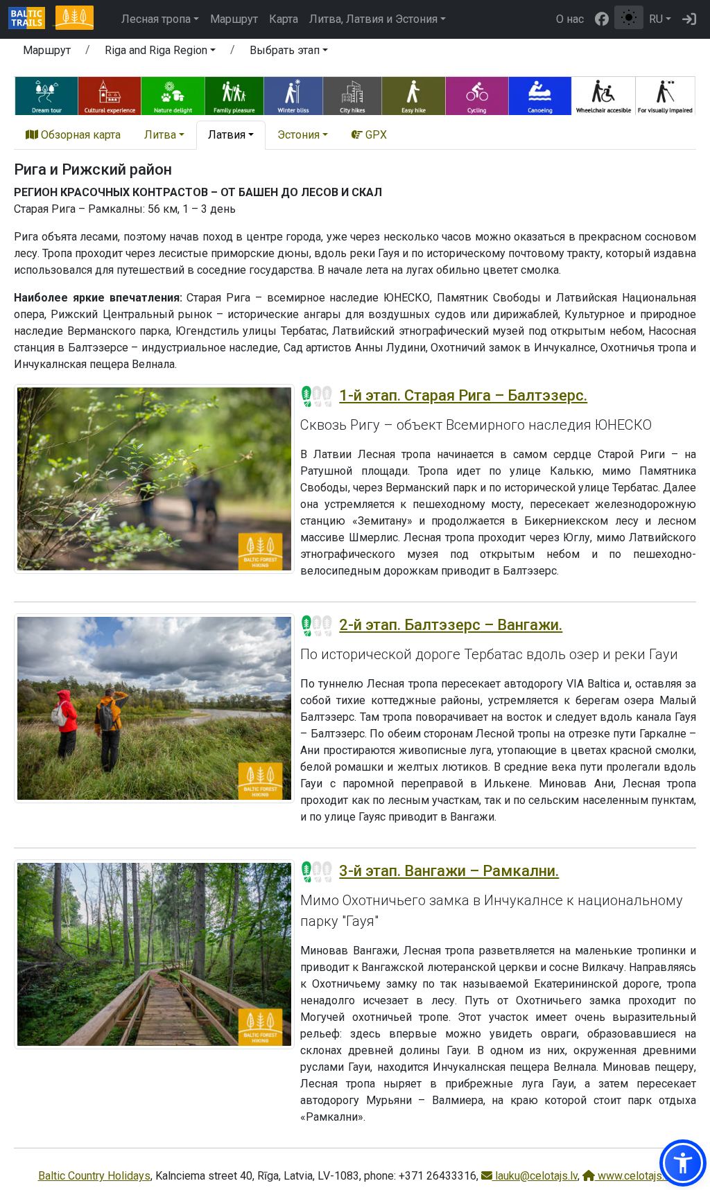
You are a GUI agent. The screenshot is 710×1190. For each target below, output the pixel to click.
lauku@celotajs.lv (535, 1175)
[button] (160, 53)
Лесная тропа (156, 19)
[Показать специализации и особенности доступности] (355, 93)
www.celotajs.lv (634, 1175)
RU (656, 19)
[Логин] (689, 19)
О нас (570, 19)
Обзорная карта (79, 134)
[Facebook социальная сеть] (601, 19)
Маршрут (234, 19)
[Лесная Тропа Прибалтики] (74, 19)
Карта (283, 19)
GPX (375, 134)
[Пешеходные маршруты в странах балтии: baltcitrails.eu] (31, 19)
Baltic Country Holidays (94, 1175)
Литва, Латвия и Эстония (373, 19)
